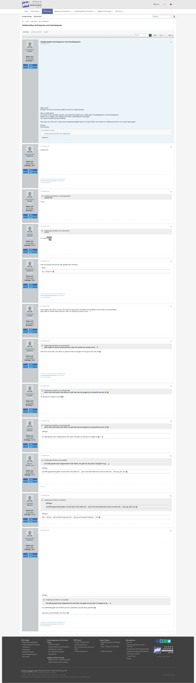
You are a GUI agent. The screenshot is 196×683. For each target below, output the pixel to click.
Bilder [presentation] (46, 32)
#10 (171, 456)
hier (41, 238)
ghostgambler (30, 154)
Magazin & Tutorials (104, 11)
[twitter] (162, 642)
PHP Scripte (35, 11)
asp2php (30, 234)
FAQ (65, 670)
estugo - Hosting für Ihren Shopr (110, 646)
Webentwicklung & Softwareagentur (58, 647)
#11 (171, 496)
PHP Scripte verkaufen (133, 654)
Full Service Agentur (54, 644)
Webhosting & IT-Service (55, 649)
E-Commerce (26, 647)
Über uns (129, 642)
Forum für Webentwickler (81, 642)
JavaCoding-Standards (60, 180)
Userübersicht (52, 654)
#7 (171, 341)
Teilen (31, 65)
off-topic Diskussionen (81, 651)
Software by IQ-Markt (169, 675)
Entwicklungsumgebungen (29, 642)
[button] (164, 4)
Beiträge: (29, 61)
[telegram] (169, 642)
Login (157, 4)
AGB (35, 670)
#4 (171, 226)
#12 (171, 530)
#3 (171, 192)
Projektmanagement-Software (31, 644)
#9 (171, 421)
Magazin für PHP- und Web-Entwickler (59, 660)
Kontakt (31, 670)
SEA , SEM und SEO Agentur (56, 651)
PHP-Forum (47, 11)
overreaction (29, 49)
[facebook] (158, 642)
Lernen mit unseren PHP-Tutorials (58, 662)
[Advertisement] (101, 76)
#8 (171, 386)
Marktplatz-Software (28, 652)
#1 (171, 42)
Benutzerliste (38, 16)
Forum (27, 21)
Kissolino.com (42, 486)
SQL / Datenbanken (44, 21)
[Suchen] (174, 16)
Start (26, 11)
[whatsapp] (165, 642)
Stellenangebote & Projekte (84, 11)
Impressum (24, 670)
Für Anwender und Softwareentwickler (138, 649)
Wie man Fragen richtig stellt (45, 182)
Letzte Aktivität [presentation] (36, 32)
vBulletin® (29, 671)
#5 (171, 261)
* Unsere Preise (131, 656)
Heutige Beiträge (27, 16)
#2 (171, 146)
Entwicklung (34, 21)
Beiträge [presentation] (26, 32)
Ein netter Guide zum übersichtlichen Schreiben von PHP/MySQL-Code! (52, 179)
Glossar (129, 658)
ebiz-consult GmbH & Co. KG (43, 675)
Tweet (31, 67)
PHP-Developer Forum (80, 644)
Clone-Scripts (26, 649)
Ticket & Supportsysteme (29, 654)
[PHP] (31, 4)
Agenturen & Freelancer (62, 11)
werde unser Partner (106, 651)
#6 (171, 306)
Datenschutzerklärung (57, 670)
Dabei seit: (29, 57)
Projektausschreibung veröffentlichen (137, 651)
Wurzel (29, 463)
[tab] (26, 32)
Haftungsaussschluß (44, 670)
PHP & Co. (119, 11)
